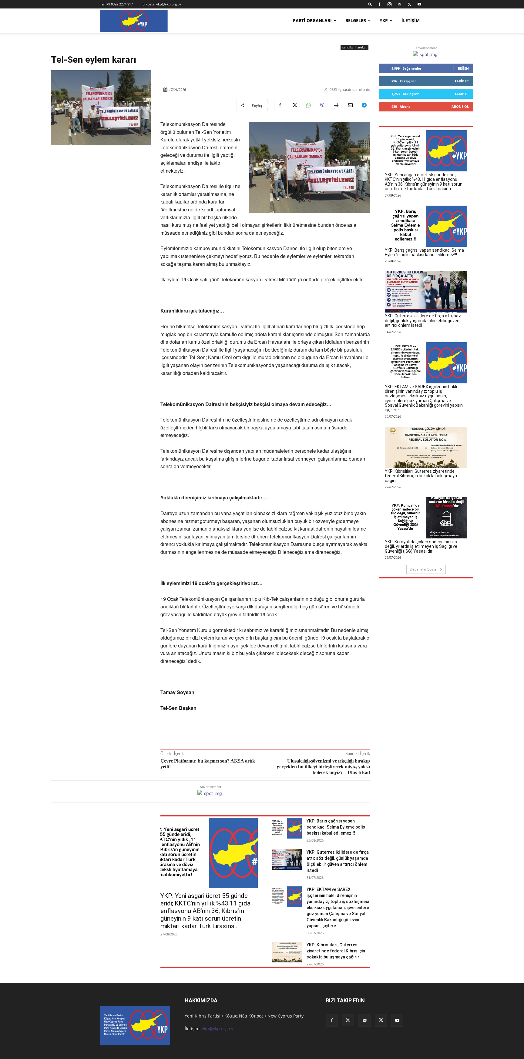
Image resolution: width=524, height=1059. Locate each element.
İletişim (410, 20)
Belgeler (355, 20)
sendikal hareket (354, 47)
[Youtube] (419, 4)
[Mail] (399, 4)
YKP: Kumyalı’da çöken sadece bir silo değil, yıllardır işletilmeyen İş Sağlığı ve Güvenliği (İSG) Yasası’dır (421, 546)
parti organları (312, 20)
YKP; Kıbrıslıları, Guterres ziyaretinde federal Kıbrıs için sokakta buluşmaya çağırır (336, 950)
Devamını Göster (424, 569)
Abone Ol (460, 106)
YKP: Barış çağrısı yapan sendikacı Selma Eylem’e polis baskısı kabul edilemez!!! (336, 827)
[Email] (350, 105)
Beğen (463, 68)
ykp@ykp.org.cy (168, 4)
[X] (409, 4)
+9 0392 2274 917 (119, 4)
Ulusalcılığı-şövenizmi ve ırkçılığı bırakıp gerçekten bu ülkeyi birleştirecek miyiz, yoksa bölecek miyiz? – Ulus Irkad (323, 766)
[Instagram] (389, 4)
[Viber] (322, 105)
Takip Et (462, 81)
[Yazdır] (336, 105)
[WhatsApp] (308, 105)
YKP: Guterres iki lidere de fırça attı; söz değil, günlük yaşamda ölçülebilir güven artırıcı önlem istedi (423, 320)
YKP (384, 20)
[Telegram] (364, 105)
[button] (370, 4)
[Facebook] (379, 4)
